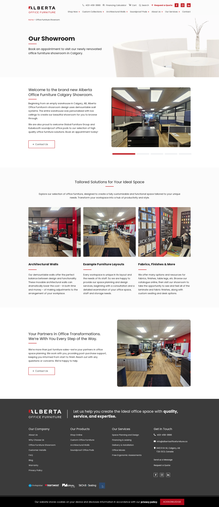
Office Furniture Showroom (42, 445)
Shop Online (76, 434)
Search (145, 5)
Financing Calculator (116, 5)
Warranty (33, 465)
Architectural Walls (115, 12)
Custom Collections (92, 12)
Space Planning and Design (125, 434)
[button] (122, 154)
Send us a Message (163, 460)
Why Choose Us (36, 439)
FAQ (31, 455)
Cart (134, 5)
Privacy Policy (35, 470)
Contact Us (41, 144)
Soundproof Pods (138, 12)
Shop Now (73, 12)
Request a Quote (163, 5)
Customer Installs (37, 450)
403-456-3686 (93, 5)
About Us (156, 12)
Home (31, 19)
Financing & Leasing (121, 439)
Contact (186, 12)
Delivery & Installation (123, 445)
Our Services (171, 12)
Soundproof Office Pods (82, 450)
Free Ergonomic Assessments (127, 455)
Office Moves (118, 450)
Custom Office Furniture (82, 439)
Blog (31, 460)
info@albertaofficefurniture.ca (171, 441)
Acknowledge (172, 502)
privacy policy (149, 501)
